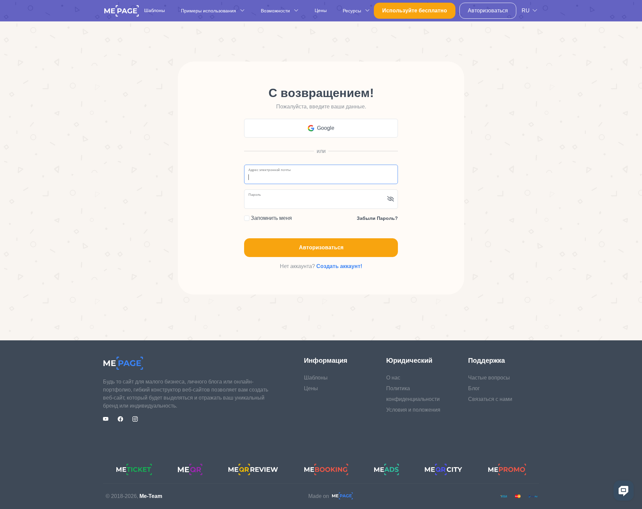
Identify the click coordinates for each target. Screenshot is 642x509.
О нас (393, 377)
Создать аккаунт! (339, 266)
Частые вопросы (489, 377)
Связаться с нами (490, 399)
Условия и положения (413, 410)
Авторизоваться (488, 10)
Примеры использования (209, 10)
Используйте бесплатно (414, 10)
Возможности (276, 10)
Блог (474, 388)
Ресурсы (352, 10)
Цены (321, 10)
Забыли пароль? (377, 218)
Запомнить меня (270, 218)
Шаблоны (154, 10)
